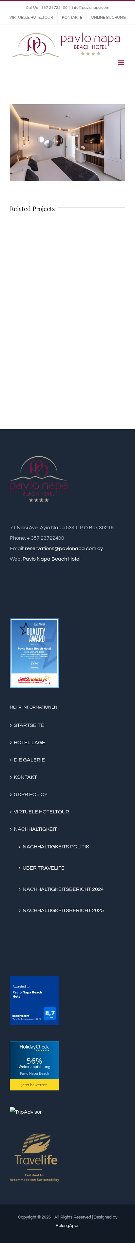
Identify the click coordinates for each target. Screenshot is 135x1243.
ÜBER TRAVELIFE (44, 868)
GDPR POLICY (31, 794)
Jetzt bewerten (34, 1085)
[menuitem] (31, 17)
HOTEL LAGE (29, 742)
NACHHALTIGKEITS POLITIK (56, 846)
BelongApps (67, 1225)
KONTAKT (25, 777)
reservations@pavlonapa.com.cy (64, 548)
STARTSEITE (29, 725)
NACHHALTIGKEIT (35, 829)
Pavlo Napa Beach (34, 1073)
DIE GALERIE (29, 759)
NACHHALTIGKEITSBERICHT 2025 (63, 910)
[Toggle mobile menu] (121, 62)
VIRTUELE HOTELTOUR (41, 811)
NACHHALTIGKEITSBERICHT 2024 (63, 889)
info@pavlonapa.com (90, 8)
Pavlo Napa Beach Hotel (51, 559)
